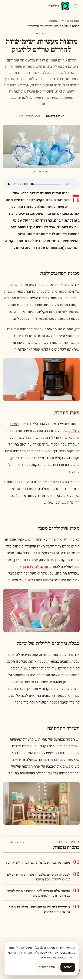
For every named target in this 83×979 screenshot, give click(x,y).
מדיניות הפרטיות (57, 957)
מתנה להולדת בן (35, 566)
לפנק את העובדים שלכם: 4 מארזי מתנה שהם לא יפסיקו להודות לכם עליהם (38, 877)
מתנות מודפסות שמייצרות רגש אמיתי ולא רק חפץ (38, 862)
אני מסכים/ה (47, 967)
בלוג (61, 21)
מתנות (53, 21)
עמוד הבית (73, 21)
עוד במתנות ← (14, 842)
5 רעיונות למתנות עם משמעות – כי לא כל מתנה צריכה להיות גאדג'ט (39, 909)
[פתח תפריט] (76, 6)
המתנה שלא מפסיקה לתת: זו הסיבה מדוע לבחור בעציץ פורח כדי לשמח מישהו (38, 893)
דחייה (68, 967)
